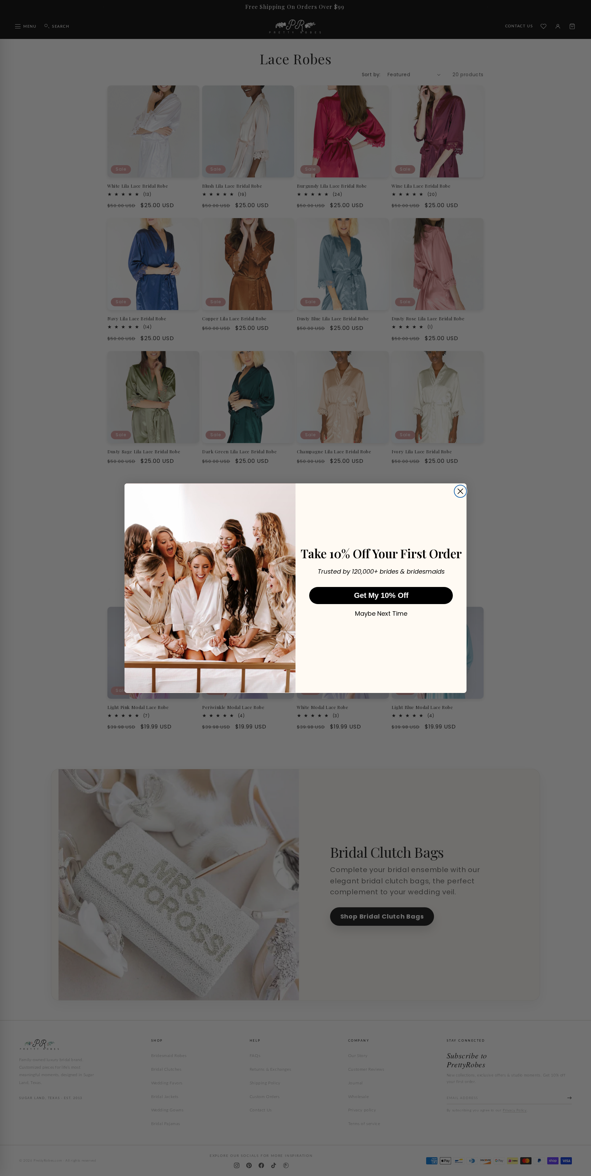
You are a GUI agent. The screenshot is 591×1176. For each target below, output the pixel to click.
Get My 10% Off (381, 595)
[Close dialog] (460, 491)
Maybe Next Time (381, 613)
